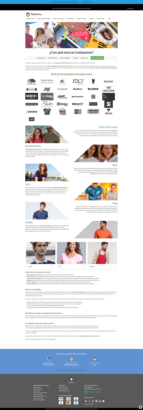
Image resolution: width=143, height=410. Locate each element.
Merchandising (70, 18)
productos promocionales (42, 69)
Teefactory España (48, 408)
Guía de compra (37, 387)
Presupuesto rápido (81, 18)
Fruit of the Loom (108, 126)
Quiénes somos (100, 18)
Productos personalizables (43, 18)
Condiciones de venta (64, 390)
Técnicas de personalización (40, 392)
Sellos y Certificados (38, 398)
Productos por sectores (58, 18)
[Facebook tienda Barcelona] (96, 401)
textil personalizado (30, 69)
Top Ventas (91, 18)
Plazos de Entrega (37, 389)
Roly (115, 203)
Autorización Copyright (39, 399)
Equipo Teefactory (88, 387)
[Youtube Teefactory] (86, 401)
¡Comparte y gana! (88, 404)
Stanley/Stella (33, 146)
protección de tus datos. (79, 370)
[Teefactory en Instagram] (93, 401)
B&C (115, 165)
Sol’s (27, 184)
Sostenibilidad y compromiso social (92, 389)
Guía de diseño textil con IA (40, 396)
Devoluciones (36, 390)
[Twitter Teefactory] (89, 401)
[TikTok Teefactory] (103, 401)
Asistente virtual (31, 18)
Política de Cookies (63, 389)
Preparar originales (38, 394)
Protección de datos (63, 387)
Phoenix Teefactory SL (59, 408)
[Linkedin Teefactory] (100, 401)
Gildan (29, 222)
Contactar (130, 8)
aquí (80, 1)
